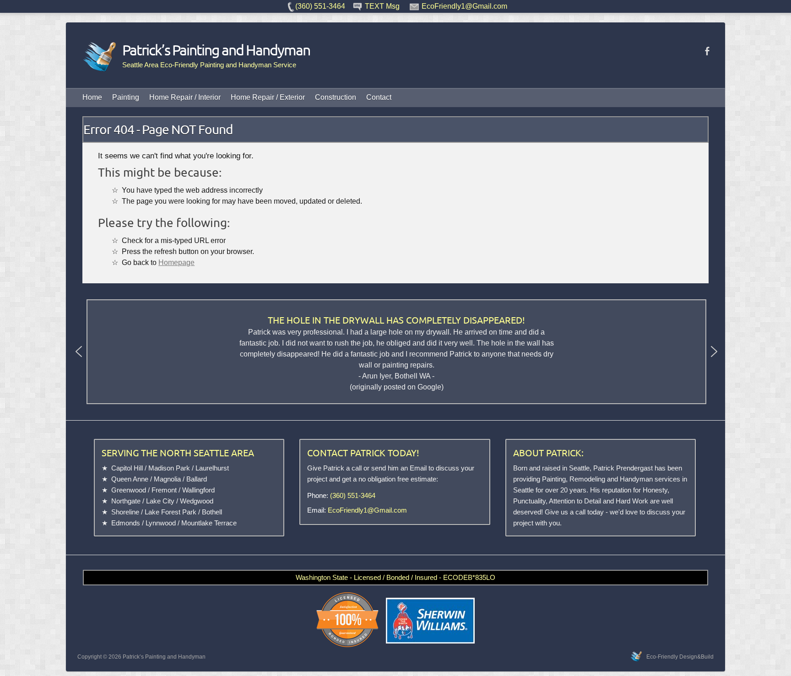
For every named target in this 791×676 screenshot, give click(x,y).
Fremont (164, 490)
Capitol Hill (127, 468)
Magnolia (167, 479)
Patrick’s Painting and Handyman (216, 50)
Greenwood (128, 490)
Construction (335, 97)
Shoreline (125, 512)
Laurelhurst (212, 468)
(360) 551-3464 (352, 495)
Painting (125, 97)
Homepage (176, 262)
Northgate (126, 501)
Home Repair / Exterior (268, 97)
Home (92, 97)
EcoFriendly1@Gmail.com (367, 510)
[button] (78, 351)
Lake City (160, 501)
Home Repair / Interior (185, 97)
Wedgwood (196, 501)
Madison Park (169, 468)
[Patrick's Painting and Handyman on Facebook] (707, 51)
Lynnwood (161, 523)
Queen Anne (129, 479)
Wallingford (198, 490)
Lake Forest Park (170, 512)
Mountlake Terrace (209, 523)
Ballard (196, 479)
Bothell (212, 512)
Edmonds (125, 523)
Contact (378, 97)
